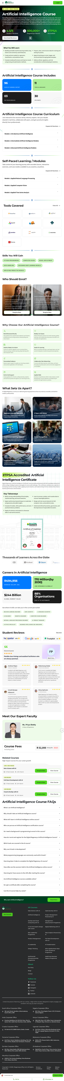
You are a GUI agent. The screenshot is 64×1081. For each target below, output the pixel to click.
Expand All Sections (52, 126)
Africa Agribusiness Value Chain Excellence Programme (52, 950)
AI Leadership (32, 944)
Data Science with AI (34, 910)
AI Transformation (50, 944)
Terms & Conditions (39, 1067)
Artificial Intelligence (34, 915)
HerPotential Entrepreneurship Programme (33, 958)
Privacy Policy (49, 1067)
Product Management (34, 938)
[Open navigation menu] (3, 2)
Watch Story (51, 658)
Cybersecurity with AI (51, 910)
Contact (30, 974)
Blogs (29, 970)
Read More (53, 900)
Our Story (30, 967)
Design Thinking (33, 948)
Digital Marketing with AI (52, 926)
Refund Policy (57, 1067)
